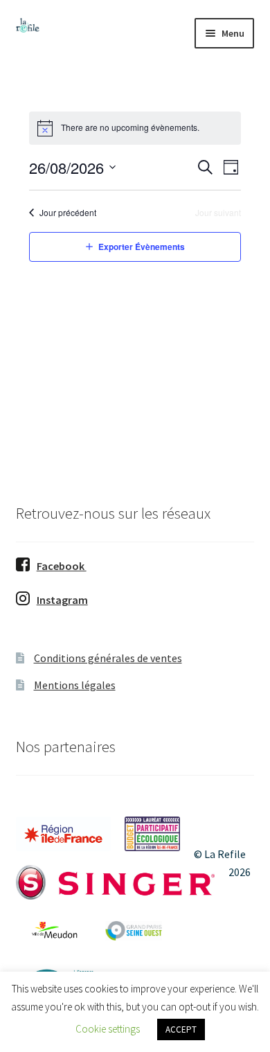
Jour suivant (218, 212)
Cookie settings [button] (107, 1028)
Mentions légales (75, 685)
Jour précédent (67, 212)
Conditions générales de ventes (108, 658)
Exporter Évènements (141, 246)
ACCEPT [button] (181, 1029)
